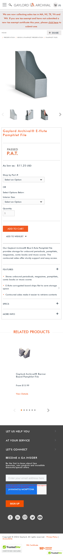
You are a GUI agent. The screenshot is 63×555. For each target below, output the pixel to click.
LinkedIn (18, 517)
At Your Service (18, 440)
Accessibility (7, 539)
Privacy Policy (52, 537)
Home (4, 33)
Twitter (32, 517)
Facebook (10, 517)
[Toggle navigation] (4, 5)
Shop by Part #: (11, 175)
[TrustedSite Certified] (12, 548)
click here (53, 22)
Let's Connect (16, 449)
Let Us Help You (18, 431)
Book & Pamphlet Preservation (29, 37)
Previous (4, 114)
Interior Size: (9, 197)
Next (59, 114)
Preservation (8, 37)
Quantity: (7, 208)
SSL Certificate (32, 545)
